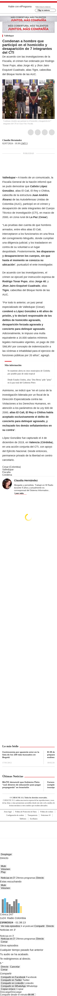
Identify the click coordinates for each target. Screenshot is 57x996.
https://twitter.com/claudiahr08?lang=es (23, 140)
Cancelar (15, 966)
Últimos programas (25, 878)
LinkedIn (45, 132)
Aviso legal (8, 812)
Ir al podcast (27, 926)
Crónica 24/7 (6, 914)
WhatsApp (52, 132)
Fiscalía (6, 472)
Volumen (5, 869)
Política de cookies (46, 812)
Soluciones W (46, 815)
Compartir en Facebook (13, 977)
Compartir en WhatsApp (13, 986)
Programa (26, 6)
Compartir (39, 926)
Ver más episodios (10, 926)
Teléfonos (23, 819)
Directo (40, 878)
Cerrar (4, 942)
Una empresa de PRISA (28, 828)
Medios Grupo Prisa (28, 835)
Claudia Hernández (12, 140)
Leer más (19, 493)
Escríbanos (34, 819)
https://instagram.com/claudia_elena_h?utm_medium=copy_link (27, 140)
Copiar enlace (8, 989)
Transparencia (32, 815)
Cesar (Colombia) (11, 467)
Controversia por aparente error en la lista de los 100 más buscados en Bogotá (20, 754)
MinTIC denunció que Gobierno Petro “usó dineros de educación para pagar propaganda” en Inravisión (21, 785)
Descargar (5, 992)
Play (3, 872)
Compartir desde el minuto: (17, 994)
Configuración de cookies (15, 815)
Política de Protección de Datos (26, 812)
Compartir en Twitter (11, 980)
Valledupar (9, 36)
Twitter (38, 132)
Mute (3, 866)
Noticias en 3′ (8, 878)
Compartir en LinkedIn (12, 983)
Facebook (31, 132)
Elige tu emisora (44, 10)
